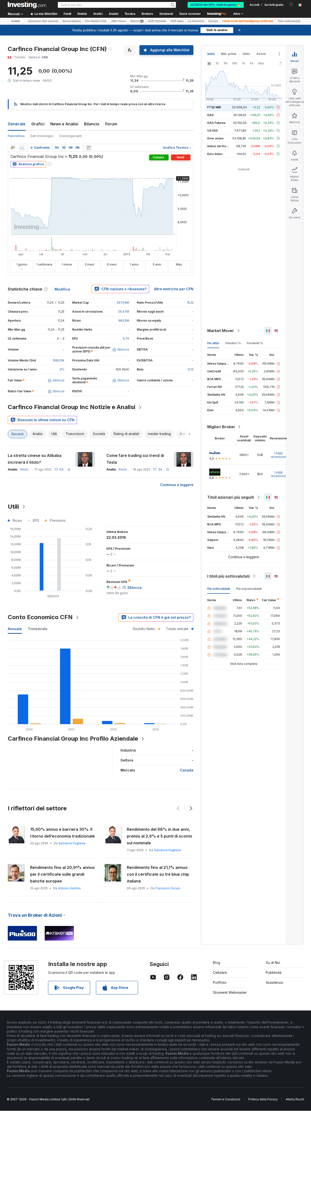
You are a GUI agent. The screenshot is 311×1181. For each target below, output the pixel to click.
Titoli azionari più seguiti (230, 497)
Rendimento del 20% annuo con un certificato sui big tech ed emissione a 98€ (157, 836)
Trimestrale (37, 629)
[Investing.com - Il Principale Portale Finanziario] (27, 4)
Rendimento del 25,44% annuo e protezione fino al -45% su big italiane (158, 874)
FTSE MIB (214, 107)
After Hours (118, 21)
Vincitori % (233, 343)
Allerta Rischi (295, 1099)
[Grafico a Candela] (12, 147)
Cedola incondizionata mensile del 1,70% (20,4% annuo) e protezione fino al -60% (63, 836)
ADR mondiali (157, 21)
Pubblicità (273, 972)
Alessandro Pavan (71, 850)
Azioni (15, 21)
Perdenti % (255, 343)
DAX (210, 115)
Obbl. (246, 54)
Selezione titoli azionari (43, 21)
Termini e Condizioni (225, 1099)
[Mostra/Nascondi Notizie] (88, 147)
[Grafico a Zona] (22, 147)
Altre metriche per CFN (173, 289)
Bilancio (91, 123)
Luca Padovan (164, 850)
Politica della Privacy (263, 1099)
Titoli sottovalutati (288, 21)
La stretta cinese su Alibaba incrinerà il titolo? (34, 459)
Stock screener (190, 14)
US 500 (212, 130)
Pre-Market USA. (96, 21)
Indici (211, 54)
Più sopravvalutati (249, 588)
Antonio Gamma (70, 881)
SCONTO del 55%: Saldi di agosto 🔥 (215, 5)
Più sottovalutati (218, 588)
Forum (111, 123)
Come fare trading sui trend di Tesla (135, 459)
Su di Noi (273, 962)
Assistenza (274, 982)
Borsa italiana (72, 21)
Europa (213, 21)
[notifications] (291, 4)
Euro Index (215, 154)
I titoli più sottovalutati (228, 576)
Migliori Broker (221, 426)
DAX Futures (216, 123)
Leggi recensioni (278, 455)
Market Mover (220, 330)
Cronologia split (70, 136)
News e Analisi (64, 123)
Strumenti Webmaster (230, 992)
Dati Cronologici (41, 136)
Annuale (15, 629)
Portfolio (219, 982)
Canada (186, 770)
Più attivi (213, 343)
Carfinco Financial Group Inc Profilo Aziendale (73, 738)
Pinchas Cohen (31, 469)
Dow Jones (215, 138)
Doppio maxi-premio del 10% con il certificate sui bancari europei (63, 871)
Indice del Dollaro (220, 146)
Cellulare (220, 972)
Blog (216, 962)
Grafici (37, 123)
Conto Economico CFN (40, 617)
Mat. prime (228, 54)
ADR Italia (177, 21)
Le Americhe (196, 21)
